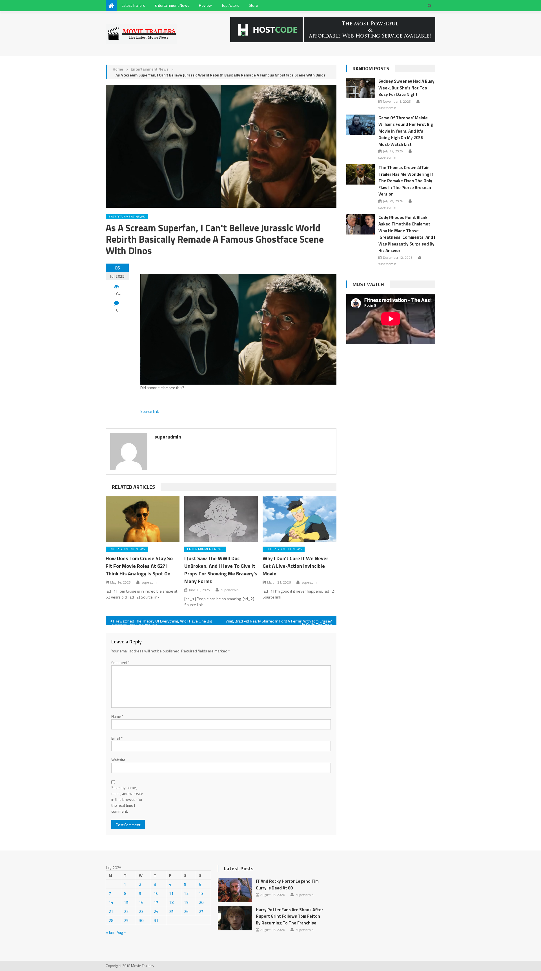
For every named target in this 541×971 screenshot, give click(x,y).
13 (201, 893)
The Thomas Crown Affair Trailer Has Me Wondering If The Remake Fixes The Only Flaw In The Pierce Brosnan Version (405, 180)
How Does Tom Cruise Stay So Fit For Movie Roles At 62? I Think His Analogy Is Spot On (139, 565)
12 (186, 893)
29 (126, 920)
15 (126, 902)
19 (186, 902)
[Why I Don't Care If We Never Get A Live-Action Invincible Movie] (299, 519)
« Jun (110, 932)
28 (111, 920)
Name (117, 716)
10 (156, 893)
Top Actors (230, 5)
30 (141, 920)
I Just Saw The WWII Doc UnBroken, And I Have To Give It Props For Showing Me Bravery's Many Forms (220, 569)
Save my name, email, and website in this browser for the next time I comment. (127, 799)
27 (201, 911)
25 (171, 911)
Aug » (121, 932)
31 (156, 920)
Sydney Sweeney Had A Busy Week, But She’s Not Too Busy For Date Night (406, 88)
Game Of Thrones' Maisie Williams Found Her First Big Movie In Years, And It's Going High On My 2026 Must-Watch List (405, 131)
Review (205, 5)
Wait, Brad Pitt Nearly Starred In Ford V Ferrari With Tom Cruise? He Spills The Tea (279, 621)
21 (111, 911)
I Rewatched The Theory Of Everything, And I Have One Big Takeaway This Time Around (161, 621)
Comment (120, 662)
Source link (149, 411)
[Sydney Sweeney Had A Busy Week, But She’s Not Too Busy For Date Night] (360, 88)
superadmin (167, 436)
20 (201, 902)
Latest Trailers (133, 5)
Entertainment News (172, 5)
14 (111, 902)
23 (141, 911)
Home (118, 69)
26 (186, 911)
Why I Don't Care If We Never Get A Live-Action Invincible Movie (295, 565)
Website (118, 760)
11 (171, 893)
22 (126, 911)
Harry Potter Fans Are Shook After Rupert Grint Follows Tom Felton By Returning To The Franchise (289, 916)
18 (171, 902)
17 (156, 902)
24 (156, 911)
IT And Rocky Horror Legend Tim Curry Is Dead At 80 (287, 884)
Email (117, 738)
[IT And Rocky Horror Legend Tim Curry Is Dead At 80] (235, 890)
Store (253, 5)
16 (141, 902)
